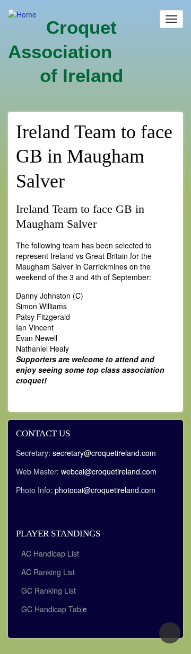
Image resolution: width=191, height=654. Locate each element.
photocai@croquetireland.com (105, 490)
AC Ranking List (48, 572)
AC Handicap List (51, 553)
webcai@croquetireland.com (109, 471)
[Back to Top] (169, 632)
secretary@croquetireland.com (104, 452)
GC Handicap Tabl (52, 609)
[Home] (22, 14)
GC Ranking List (48, 590)
